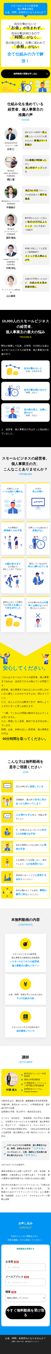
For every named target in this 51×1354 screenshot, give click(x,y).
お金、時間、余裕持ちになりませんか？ (25, 1338)
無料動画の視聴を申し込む (25, 73)
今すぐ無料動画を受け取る (25, 1312)
